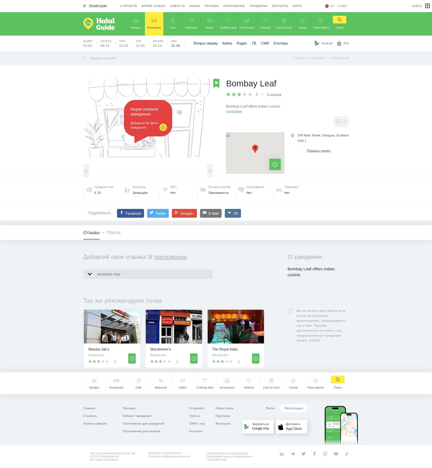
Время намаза (154, 6)
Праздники (259, 6)
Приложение (234, 6)
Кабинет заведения (137, 416)
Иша (175, 43)
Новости (177, 6)
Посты (113, 232)
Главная (299, 58)
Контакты (280, 6)
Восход (106, 43)
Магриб (158, 43)
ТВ (254, 43)
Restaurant (318, 58)
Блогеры (281, 43)
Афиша (194, 6)
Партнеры (223, 416)
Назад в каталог (103, 58)
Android (327, 43)
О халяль (90, 416)
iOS (346, 43)
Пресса (194, 416)
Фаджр (88, 43)
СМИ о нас (197, 423)
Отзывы (91, 232)
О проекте (128, 6)
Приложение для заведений (143, 423)
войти (417, 6)
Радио (242, 43)
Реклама (212, 6)
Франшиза (223, 423)
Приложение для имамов (141, 431)
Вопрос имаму (206, 43)
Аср (140, 43)
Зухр (123, 43)
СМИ (265, 43)
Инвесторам (225, 408)
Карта (297, 6)
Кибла (227, 43)
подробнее (234, 111)
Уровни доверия (95, 423)
